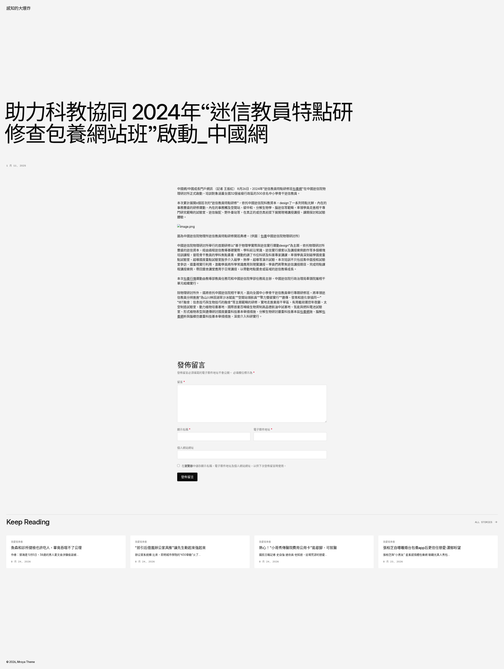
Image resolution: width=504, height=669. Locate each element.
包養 (264, 236)
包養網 (297, 189)
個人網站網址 (185, 447)
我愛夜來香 (17, 542)
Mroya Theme (26, 661)
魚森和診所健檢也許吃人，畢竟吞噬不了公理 (46, 548)
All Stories (483, 522)
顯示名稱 (183, 429)
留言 (181, 382)
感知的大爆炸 (18, 8)
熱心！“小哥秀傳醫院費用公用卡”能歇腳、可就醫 (298, 548)
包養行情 (189, 279)
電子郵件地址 (263, 429)
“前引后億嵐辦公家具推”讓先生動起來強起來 (170, 548)
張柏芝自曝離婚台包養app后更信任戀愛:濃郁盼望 (422, 548)
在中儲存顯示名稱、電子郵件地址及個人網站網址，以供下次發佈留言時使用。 (234, 465)
